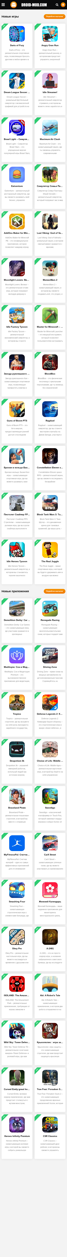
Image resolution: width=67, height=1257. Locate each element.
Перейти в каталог (54, 16)
